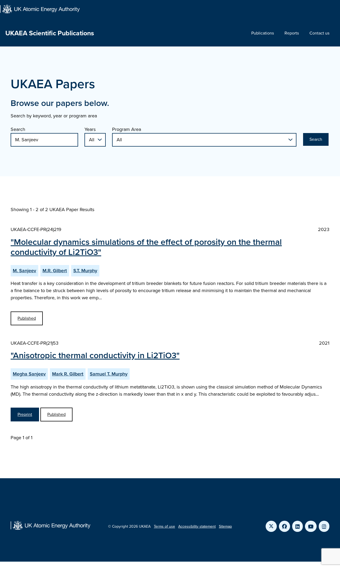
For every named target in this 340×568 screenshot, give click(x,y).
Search (18, 129)
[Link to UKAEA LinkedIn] (297, 526)
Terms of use (164, 526)
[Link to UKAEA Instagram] (324, 526)
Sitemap (225, 526)
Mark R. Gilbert (67, 373)
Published (27, 318)
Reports (291, 33)
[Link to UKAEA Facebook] (284, 526)
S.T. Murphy (85, 270)
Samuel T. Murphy (109, 373)
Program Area (126, 129)
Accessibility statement (197, 526)
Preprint (25, 414)
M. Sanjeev (24, 270)
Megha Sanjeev (29, 373)
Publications (262, 33)
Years (90, 129)
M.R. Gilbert (54, 270)
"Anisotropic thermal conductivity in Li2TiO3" (95, 355)
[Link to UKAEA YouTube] (311, 526)
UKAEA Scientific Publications (49, 33)
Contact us (319, 33)
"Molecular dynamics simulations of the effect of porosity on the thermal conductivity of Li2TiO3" (146, 247)
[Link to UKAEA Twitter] (271, 526)
